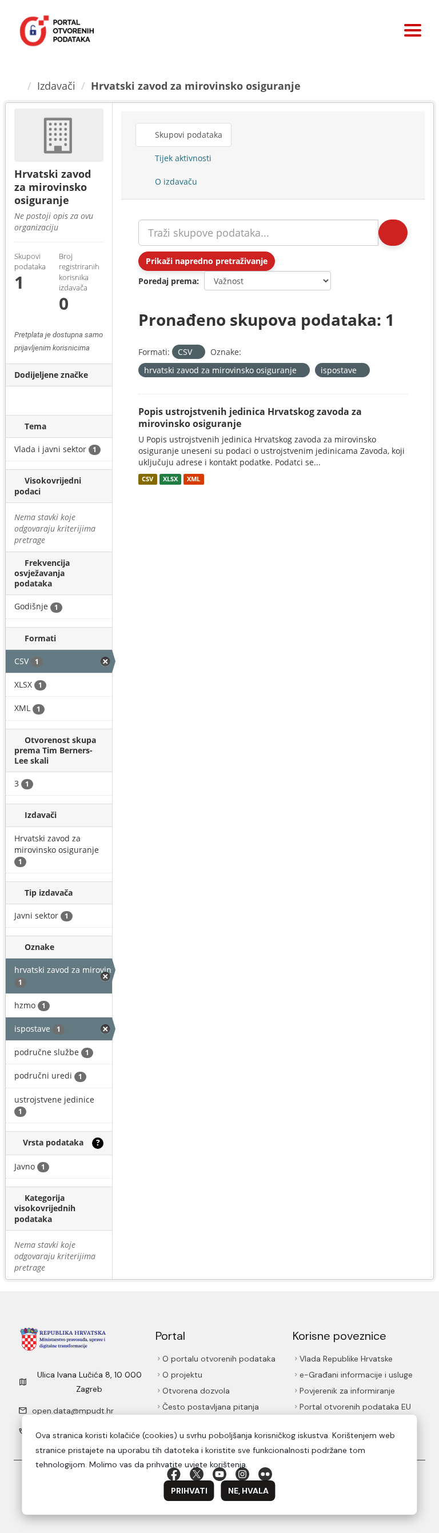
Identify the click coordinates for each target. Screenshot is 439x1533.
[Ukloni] (196, 352)
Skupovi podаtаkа (187, 134)
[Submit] (393, 232)
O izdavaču (175, 181)
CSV (147, 479)
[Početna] (18, 86)
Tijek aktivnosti (182, 158)
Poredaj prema (167, 281)
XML (193, 479)
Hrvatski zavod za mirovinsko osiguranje (196, 86)
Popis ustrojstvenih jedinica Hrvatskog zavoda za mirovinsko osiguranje (250, 417)
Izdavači (56, 86)
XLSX (170, 479)
